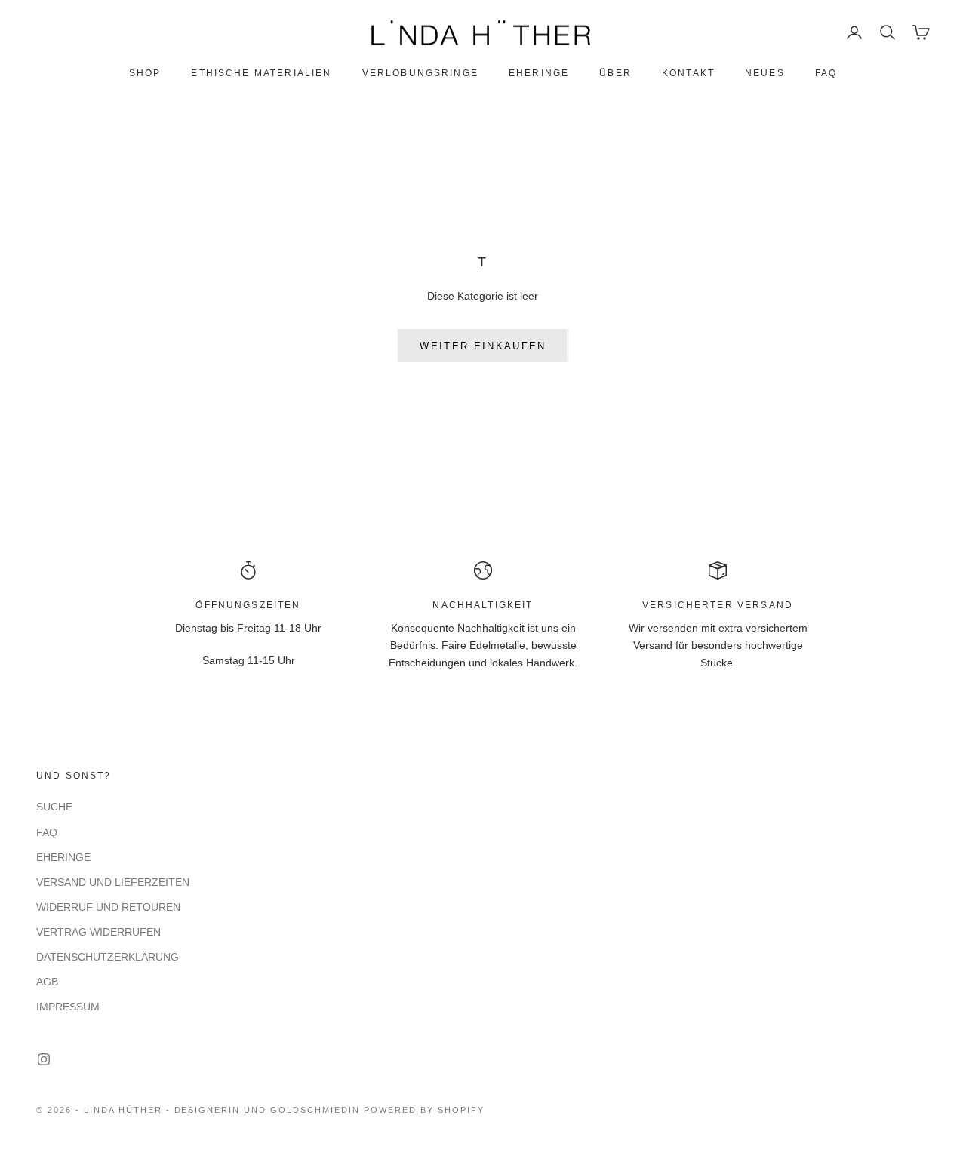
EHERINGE (539, 73)
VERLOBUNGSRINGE (420, 73)
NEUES (765, 73)
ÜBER (615, 73)
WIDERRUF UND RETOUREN (108, 907)
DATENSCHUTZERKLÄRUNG (107, 957)
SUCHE (54, 807)
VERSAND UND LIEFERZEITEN (112, 882)
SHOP (145, 73)
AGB (47, 982)
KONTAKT (688, 73)
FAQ (826, 73)
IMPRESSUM (68, 1007)
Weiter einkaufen (483, 346)
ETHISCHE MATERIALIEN (261, 73)
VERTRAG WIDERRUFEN (98, 932)
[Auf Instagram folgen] (43, 1059)
